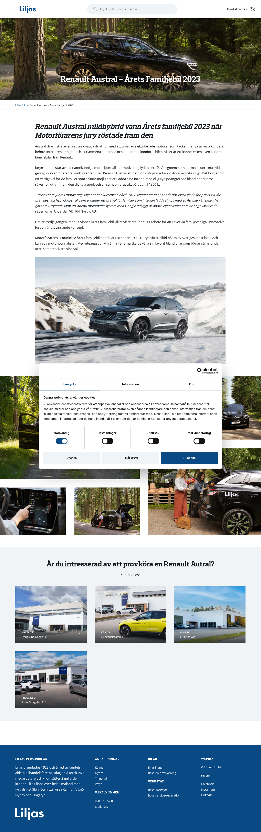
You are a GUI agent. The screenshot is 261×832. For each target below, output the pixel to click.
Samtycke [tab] (69, 384)
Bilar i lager (156, 767)
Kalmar (100, 767)
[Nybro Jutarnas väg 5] (210, 614)
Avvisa (72, 458)
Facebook (207, 784)
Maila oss (101, 807)
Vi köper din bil (211, 767)
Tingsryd (101, 778)
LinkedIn (207, 795)
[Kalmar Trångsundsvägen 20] (51, 614)
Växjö (98, 784)
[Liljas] (32, 9)
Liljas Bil (20, 105)
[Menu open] (11, 9)
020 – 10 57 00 (104, 801)
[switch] (107, 441)
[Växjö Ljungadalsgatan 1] (130, 614)
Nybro (99, 773)
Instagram (208, 789)
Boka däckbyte (158, 790)
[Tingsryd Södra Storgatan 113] (51, 679)
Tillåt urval (130, 458)
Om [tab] (191, 384)
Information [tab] (130, 384)
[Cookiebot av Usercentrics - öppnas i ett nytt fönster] (200, 371)
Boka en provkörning (162, 773)
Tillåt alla (189, 458)
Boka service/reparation (164, 795)
